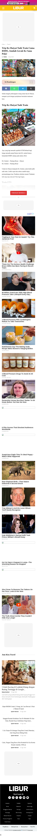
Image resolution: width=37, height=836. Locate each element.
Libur (3, 44)
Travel (8, 44)
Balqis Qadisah (5, 692)
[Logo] (18, 8)
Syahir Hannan (15, 711)
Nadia (5, 57)
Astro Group (30, 830)
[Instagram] (13, 797)
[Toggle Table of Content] (30, 82)
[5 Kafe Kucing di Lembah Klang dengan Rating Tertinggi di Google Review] (18, 672)
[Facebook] (9, 797)
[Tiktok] (20, 797)
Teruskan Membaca (18, 193)
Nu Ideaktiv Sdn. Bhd (17, 830)
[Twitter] (16, 797)
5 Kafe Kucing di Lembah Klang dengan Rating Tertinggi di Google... (18, 688)
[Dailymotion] (27, 797)
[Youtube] (24, 797)
